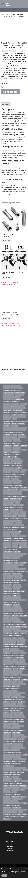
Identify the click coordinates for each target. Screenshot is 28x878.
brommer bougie (18, 752)
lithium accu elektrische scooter (15, 626)
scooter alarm (6, 518)
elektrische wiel (19, 712)
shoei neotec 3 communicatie (8, 467)
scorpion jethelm (6, 478)
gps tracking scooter (7, 686)
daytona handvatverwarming (19, 730)
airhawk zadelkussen (7, 792)
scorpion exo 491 (14, 489)
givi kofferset (15, 690)
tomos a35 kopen (6, 425)
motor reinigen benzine (8, 604)
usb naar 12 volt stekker (22, 414)
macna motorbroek (7, 624)
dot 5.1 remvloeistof (20, 721)
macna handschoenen (15, 624)
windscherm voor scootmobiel (20, 392)
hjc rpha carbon (22, 668)
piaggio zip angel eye (7, 549)
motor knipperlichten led (17, 606)
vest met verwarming (15, 403)
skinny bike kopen (7, 465)
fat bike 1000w (6, 710)
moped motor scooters (23, 615)
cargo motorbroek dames (18, 743)
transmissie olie (24, 421)
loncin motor (6, 626)
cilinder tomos (6, 741)
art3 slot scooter (12, 783)
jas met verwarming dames (8, 657)
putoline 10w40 (23, 540)
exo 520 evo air (6, 712)
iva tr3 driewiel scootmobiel (19, 657)
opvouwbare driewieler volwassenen (10, 571)
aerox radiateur (23, 796)
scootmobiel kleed (17, 500)
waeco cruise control (7, 401)
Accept (4, 875)
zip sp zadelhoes (6, 388)
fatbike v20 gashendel (7, 699)
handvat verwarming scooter (15, 677)
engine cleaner (12, 712)
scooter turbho (6, 509)
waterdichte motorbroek (20, 399)
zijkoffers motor (6, 390)
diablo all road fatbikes (7, 728)
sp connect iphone (17, 458)
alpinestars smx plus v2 (23, 785)
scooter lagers (22, 511)
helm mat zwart (6, 677)
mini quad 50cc (6, 617)
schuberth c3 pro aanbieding (8, 520)
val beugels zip (13, 414)
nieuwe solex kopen (7, 580)
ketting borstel (7, 87)
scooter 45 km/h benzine (14, 518)
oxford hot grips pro (7, 560)
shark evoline (22, 474)
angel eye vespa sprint (13, 785)
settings (19, 872)
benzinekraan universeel (8, 770)
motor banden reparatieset (8, 613)
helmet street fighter (15, 675)
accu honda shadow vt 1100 (16, 807)
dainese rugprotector (7, 734)
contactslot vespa (13, 739)
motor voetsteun (6, 600)
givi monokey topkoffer (7, 690)
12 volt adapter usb (7, 818)
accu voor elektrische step (8, 803)
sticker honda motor (7, 447)
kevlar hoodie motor (14, 646)
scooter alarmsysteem (21, 516)
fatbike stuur (15, 699)
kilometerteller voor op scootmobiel (9, 644)
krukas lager (15, 637)
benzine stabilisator (17, 770)
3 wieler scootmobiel (7, 814)
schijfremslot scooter (18, 520)
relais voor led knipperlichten (18, 538)
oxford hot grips (14, 560)
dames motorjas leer (7, 732)
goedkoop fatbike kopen (15, 688)
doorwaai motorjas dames (8, 723)
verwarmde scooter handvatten (18, 410)
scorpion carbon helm (7, 496)
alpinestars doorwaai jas (8, 787)
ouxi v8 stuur (13, 564)
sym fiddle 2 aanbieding (7, 441)
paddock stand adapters (16, 558)
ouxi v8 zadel (16, 562)
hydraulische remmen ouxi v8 (8, 664)
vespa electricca (6, 408)
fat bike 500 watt (20, 708)
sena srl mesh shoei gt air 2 (8, 476)
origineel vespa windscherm (8, 569)
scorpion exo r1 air (7, 487)
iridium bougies (15, 659)
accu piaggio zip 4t (17, 803)
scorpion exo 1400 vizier (23, 489)
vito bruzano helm (7, 403)
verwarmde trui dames (7, 410)
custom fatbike (21, 734)
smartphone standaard (18, 463)
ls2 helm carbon (23, 624)
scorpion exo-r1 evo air (14, 478)
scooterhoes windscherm (8, 505)
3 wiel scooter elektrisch (16, 814)
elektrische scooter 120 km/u (8, 717)
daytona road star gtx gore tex (8, 730)
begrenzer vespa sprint (7, 774)
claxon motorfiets (21, 739)
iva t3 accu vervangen (7, 659)
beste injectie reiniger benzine (9, 765)
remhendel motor (22, 536)
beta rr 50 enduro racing (16, 763)
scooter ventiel (19, 507)
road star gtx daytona (7, 529)
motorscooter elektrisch (8, 584)
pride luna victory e (23, 542)
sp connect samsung (15, 454)
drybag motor (6, 721)
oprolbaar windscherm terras (22, 571)
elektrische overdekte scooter (19, 717)
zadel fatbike (13, 390)
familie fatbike (12, 710)
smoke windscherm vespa (8, 463)
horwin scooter (24, 664)
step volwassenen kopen (16, 447)
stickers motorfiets (24, 445)
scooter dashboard (7, 516)
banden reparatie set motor (8, 781)
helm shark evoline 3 (23, 675)
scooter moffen (6, 511)
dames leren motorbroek (16, 732)
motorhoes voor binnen (7, 589)
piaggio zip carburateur (23, 547)
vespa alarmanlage (14, 408)
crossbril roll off (6, 739)
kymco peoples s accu (7, 637)
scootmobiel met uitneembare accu (16, 498)
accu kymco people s (7, 807)
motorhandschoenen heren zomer (9, 591)
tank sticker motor (7, 436)
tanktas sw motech (21, 434)
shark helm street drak (7, 474)
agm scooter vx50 (17, 794)
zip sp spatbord (13, 388)
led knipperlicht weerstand (8, 635)
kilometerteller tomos (20, 644)
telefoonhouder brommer (8, 430)
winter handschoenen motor (8, 392)
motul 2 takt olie (16, 582)
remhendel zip (15, 536)
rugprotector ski (23, 527)
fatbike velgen (22, 697)
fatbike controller (6, 708)
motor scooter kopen (7, 602)
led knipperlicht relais (17, 635)
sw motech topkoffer (7, 443)
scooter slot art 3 (19, 509)
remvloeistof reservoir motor (8, 531)
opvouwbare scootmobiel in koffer (20, 569)
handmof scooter (24, 679)
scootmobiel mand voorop (8, 500)
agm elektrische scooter (15, 796)
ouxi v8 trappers (6, 564)
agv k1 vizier (15, 792)
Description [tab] (5, 104)
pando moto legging (7, 558)
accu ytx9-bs (14, 798)
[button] (14, 9)
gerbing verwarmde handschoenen (9, 692)
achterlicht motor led (7, 798)
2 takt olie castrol (6, 816)
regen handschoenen (7, 540)
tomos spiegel (14, 423)
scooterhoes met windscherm (18, 505)
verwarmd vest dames (7, 412)
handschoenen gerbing (7, 679)
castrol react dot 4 (20, 741)
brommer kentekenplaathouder (9, 752)
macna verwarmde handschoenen (17, 622)
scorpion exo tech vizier (17, 483)
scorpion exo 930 (23, 487)
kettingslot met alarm (23, 646)
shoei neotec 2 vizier (18, 467)
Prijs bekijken (10, 91)
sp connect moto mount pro (8, 458)
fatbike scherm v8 (21, 701)
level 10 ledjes (24, 626)
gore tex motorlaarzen (15, 686)
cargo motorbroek (7, 745)
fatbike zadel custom (14, 697)
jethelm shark (21, 655)
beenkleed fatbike (7, 776)
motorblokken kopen (7, 595)
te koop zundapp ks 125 (7, 434)
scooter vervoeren (12, 507)
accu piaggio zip (24, 803)
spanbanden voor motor (16, 452)
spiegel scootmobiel (7, 452)
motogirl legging (15, 615)
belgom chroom (12, 772)
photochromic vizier (17, 551)
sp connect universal (7, 454)
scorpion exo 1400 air (18, 494)
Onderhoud (9, 14)
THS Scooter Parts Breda (5, 4)
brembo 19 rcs (24, 754)
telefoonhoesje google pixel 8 (8, 432)
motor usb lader (13, 600)
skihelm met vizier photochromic (17, 465)
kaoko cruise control (15, 653)
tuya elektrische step (7, 419)
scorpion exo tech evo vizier (8, 485)
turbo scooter (14, 419)
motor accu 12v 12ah (7, 615)
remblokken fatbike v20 (7, 538)
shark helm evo (15, 474)
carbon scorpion (6, 750)
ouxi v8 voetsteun (23, 562)
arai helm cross (19, 783)
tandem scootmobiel (22, 436)
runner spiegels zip (15, 527)
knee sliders (6, 642)
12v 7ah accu (13, 816)
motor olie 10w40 (16, 604)
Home (3, 14)
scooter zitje (6, 507)
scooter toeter (13, 509)
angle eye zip (6, 785)
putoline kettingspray (16, 540)
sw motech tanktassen (15, 443)
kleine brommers (12, 642)
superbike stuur (16, 445)
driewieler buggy (12, 721)
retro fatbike (14, 529)
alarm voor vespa (24, 787)
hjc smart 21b (15, 668)
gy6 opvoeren (20, 681)
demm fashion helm (16, 728)
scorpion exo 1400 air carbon (8, 494)
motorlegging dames (17, 584)
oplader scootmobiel (7, 573)
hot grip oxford (17, 664)
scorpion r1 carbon (18, 476)
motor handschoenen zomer (8, 611)
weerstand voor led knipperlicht (9, 399)
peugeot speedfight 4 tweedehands (9, 553)
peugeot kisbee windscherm (21, 553)
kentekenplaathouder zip (15, 648)
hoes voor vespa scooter (7, 668)
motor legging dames (7, 606)
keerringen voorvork (7, 653)
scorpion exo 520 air (7, 489)
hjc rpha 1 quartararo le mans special (10, 670)
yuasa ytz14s (19, 390)
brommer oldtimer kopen (15, 750)
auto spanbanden (24, 781)
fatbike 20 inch (13, 708)
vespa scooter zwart (23, 403)
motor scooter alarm (15, 602)
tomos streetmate (7, 423)
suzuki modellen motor (7, 445)
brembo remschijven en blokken (9, 754)
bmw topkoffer (14, 761)
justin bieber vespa (7, 655)
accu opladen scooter (15, 805)
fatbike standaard (6, 701)
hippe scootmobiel (7, 675)
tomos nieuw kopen (21, 423)
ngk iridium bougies (15, 580)
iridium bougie (22, 659)
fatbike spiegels (13, 701)
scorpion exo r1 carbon (18, 485)
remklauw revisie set (7, 536)
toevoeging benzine (14, 425)
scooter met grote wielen (15, 511)
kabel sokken (23, 653)
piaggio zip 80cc (14, 549)
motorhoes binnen (16, 589)
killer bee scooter (6, 646)
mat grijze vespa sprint (14, 617)
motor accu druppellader (18, 613)
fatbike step (20, 699)
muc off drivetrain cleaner (8, 582)
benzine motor (24, 770)
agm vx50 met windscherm (8, 794)
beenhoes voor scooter (15, 776)
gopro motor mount (7, 688)
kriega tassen (21, 637)
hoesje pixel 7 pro (13, 666)
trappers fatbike (17, 421)
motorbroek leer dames (15, 593)
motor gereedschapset (18, 611)
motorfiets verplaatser (20, 591)
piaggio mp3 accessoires (8, 551)
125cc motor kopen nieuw (21, 816)
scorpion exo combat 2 (15, 487)
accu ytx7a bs (20, 798)
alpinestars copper (17, 787)
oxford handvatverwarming (8, 562)
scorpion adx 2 (6, 498)
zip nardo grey (20, 388)
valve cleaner (15, 412)
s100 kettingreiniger (7, 527)
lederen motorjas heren (8, 633)
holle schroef (6, 666)
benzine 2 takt (6, 772)
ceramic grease (13, 741)
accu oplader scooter (7, 805)
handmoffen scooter (16, 679)
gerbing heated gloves (20, 692)
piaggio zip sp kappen (7, 547)
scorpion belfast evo (16, 496)
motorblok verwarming (16, 595)
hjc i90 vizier (20, 670)
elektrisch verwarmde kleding (18, 719)
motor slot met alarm (21, 600)
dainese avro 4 (15, 734)
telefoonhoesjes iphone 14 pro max (19, 430)
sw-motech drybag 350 (16, 441)
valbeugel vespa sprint (22, 412)
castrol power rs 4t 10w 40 (8, 743)
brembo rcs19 (18, 754)
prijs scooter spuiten (7, 542)
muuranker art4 (23, 580)
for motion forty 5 (6, 697)
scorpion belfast (23, 496)
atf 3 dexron (6, 783)
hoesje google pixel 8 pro (21, 666)
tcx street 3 (15, 434)
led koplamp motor (23, 633)
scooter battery (14, 516)
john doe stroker (14, 655)
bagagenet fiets (17, 781)
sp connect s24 (14, 456)
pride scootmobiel (15, 542)
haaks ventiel (14, 681)
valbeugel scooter (6, 414)
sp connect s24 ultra (7, 456)
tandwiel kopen (14, 436)
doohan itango (16, 723)
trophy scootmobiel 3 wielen (8, 421)
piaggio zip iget (15, 547)
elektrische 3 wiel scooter (8, 719)
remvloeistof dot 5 (18, 531)
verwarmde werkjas (22, 408)
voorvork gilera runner (16, 401)
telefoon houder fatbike (18, 432)
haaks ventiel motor (7, 681)
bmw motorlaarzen (22, 761)
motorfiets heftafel (7, 593)
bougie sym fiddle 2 (7, 761)
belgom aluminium (20, 772)
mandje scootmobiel (7, 622)
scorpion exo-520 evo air (7, 483)
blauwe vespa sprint (7, 763)
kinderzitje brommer (20, 642)
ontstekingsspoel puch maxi (16, 573)
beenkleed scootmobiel (17, 774)
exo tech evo (19, 710)
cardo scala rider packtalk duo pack (16, 745)
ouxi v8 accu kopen (20, 564)
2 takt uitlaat (24, 814)
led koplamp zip (16, 633)
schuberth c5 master (23, 518)
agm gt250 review (6, 796)
